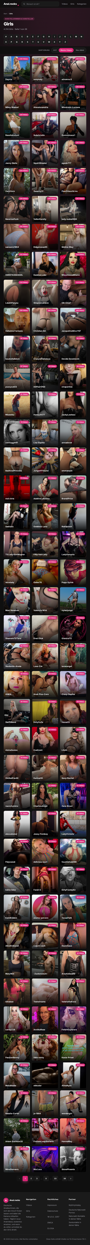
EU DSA (50, 1228)
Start (5, 14)
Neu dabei (80, 50)
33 (55, 1178)
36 (65, 1178)
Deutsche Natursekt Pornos (77, 1211)
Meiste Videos (66, 50)
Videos (65, 4)
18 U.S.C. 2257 (53, 1217)
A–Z (54, 50)
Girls (72, 4)
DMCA (50, 1222)
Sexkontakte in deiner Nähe (77, 1223)
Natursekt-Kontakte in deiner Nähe (77, 1217)
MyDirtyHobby (77, 1206)
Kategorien (81, 4)
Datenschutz (52, 1211)
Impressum (52, 1205)
